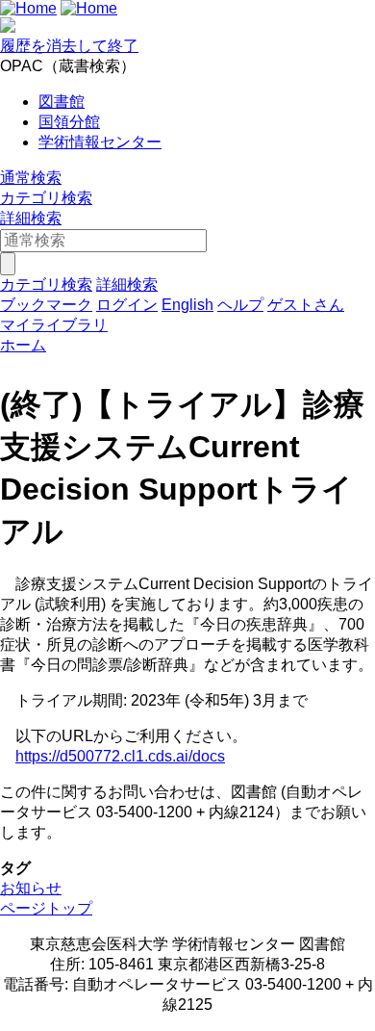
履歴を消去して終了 (69, 46)
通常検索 (31, 177)
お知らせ (31, 888)
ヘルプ (240, 304)
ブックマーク (46, 304)
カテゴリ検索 (46, 198)
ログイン (127, 304)
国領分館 (69, 122)
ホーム (23, 345)
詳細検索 (31, 218)
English (187, 304)
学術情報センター (100, 142)
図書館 (61, 101)
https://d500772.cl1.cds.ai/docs (120, 756)
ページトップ (46, 908)
